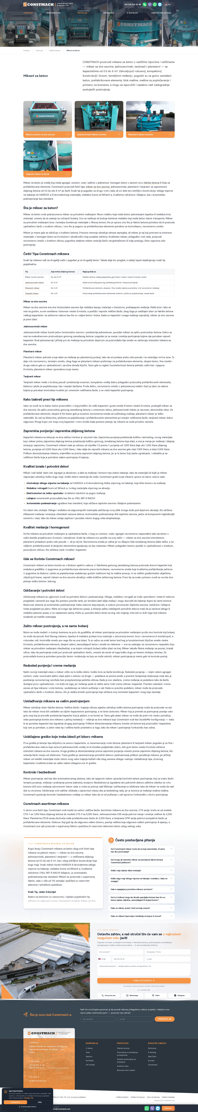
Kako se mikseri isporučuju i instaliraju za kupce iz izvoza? (136, 916)
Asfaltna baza (122, 1066)
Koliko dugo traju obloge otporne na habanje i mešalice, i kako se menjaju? (139, 879)
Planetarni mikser (32, 288)
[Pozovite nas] (145, 4)
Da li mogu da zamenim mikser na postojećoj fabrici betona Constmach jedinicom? (137, 861)
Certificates (152, 1065)
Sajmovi (89, 1056)
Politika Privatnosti (138, 1097)
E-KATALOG (132, 13)
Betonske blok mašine (126, 1070)
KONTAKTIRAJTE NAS (161, 13)
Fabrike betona (123, 1048)
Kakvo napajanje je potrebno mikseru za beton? (132, 889)
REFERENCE (108, 13)
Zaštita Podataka (168, 1097)
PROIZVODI (82, 13)
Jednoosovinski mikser (34, 282)
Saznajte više (28, 1098)
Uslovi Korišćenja (153, 1097)
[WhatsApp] (155, 4)
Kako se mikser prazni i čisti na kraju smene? (130, 908)
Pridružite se (164, 1019)
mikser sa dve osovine (98, 186)
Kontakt (151, 1061)
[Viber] (150, 4)
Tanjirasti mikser (31, 293)
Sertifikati (90, 1061)
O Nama (89, 1048)
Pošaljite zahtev (142, 981)
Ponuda (168, 1108)
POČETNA (28, 13)
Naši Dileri (152, 1056)
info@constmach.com (38, 1081)
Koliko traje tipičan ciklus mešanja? (126, 870)
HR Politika (90, 1065)
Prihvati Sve (15, 1102)
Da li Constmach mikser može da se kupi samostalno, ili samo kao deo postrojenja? (138, 850)
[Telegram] (160, 4)
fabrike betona (151, 182)
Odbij (39, 1102)
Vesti (88, 1052)
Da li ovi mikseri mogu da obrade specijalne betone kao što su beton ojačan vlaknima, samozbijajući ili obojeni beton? (138, 898)
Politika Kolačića (122, 1097)
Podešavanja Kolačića (28, 1107)
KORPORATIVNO (54, 13)
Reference (152, 1048)
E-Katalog (152, 1052)
